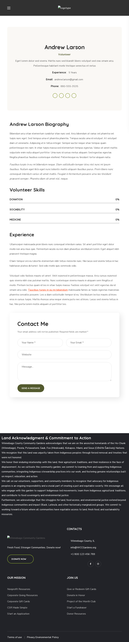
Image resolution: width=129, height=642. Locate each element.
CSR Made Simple (17, 607)
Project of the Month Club (81, 601)
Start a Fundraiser (77, 607)
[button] (120, 8)
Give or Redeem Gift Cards (81, 589)
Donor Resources (76, 613)
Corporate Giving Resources (22, 595)
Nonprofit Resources (18, 589)
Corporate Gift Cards (18, 601)
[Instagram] (98, 564)
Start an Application (18, 613)
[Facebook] (91, 564)
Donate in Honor (76, 595)
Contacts (74, 529)
